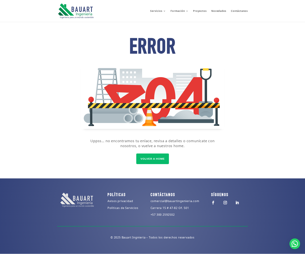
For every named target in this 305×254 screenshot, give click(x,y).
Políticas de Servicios (122, 208)
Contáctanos (239, 11)
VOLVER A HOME (152, 158)
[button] (294, 243)
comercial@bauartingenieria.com (175, 201)
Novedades (218, 11)
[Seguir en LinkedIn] (237, 202)
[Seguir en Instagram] (225, 202)
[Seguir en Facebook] (213, 202)
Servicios (156, 11)
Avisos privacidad (120, 201)
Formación (178, 11)
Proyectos (200, 11)
